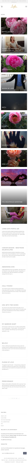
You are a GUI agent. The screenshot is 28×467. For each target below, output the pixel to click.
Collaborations (5, 421)
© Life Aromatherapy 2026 (10, 458)
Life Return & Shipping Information (17, 460)
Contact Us (21, 458)
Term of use (4, 460)
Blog (2, 425)
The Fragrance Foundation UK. (9, 437)
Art (2, 423)
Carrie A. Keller (13, 435)
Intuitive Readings (5, 419)
